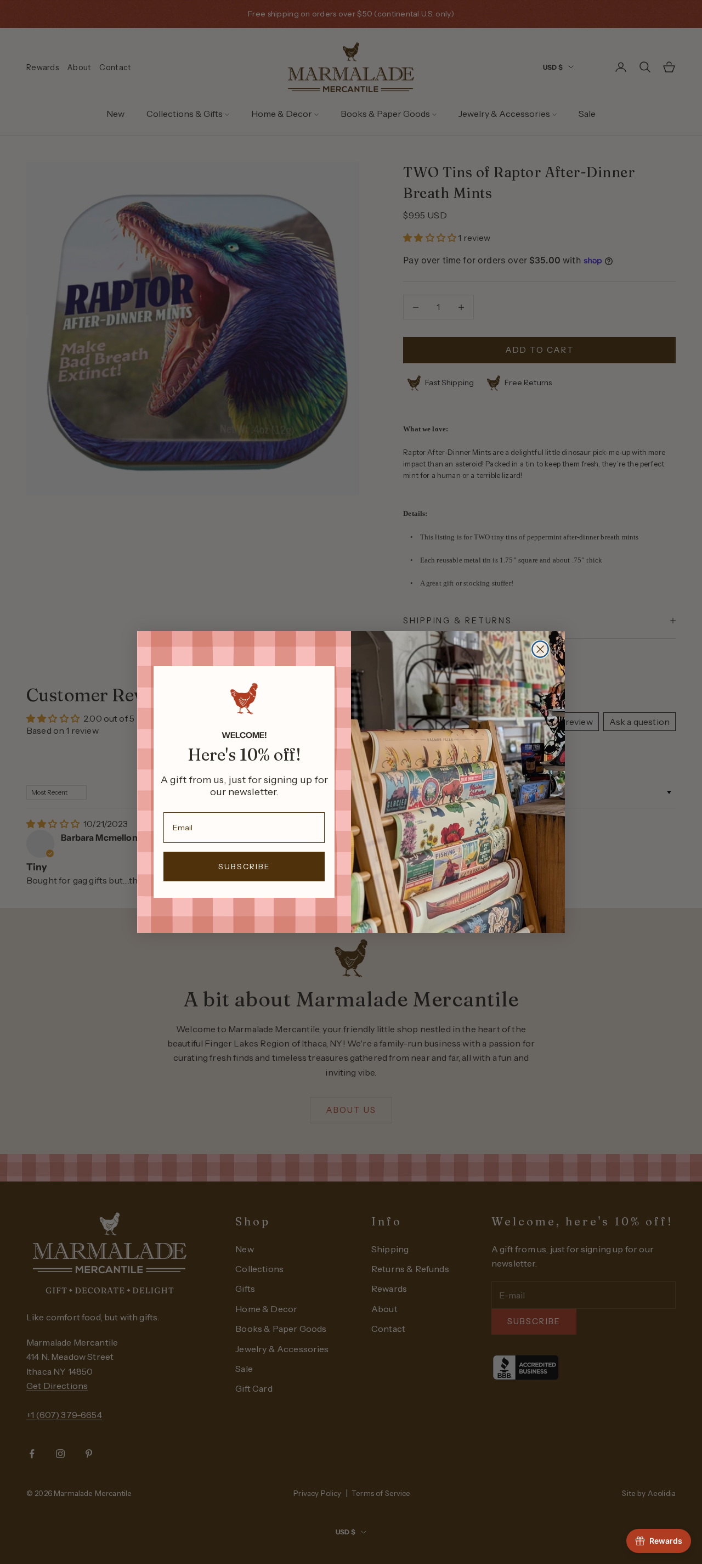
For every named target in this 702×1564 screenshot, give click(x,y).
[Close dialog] (540, 649)
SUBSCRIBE (244, 866)
